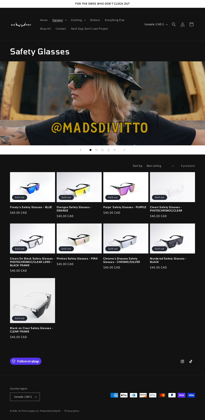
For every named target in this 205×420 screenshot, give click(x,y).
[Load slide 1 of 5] (90, 150)
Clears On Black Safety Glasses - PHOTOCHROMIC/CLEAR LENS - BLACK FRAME (32, 262)
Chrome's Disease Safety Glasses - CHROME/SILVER (121, 260)
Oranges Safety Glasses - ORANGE (74, 209)
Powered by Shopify (50, 410)
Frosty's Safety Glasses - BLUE (31, 207)
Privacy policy (71, 410)
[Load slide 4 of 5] (109, 150)
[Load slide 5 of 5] (115, 150)
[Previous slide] (80, 150)
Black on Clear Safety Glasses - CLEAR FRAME (31, 329)
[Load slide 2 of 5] (96, 150)
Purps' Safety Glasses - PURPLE (124, 207)
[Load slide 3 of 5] (102, 150)
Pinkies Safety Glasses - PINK (77, 258)
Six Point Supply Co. (28, 410)
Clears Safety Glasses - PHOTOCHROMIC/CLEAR (166, 209)
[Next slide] (124, 150)
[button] (59, 20)
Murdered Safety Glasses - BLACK (168, 260)
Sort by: (138, 166)
